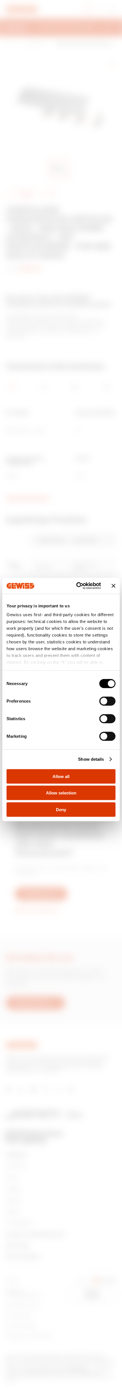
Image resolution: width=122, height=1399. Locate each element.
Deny (61, 809)
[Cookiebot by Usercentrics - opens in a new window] (76, 586)
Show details (91, 759)
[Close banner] (113, 586)
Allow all (61, 776)
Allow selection (61, 792)
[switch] (107, 700)
